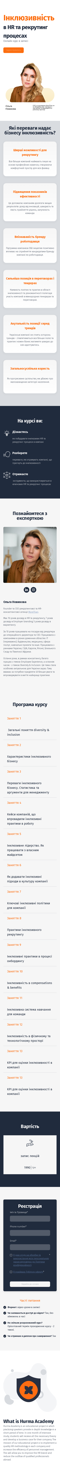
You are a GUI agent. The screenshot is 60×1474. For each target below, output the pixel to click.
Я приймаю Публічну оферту (28, 1272)
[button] (13, 50)
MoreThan (33, 612)
